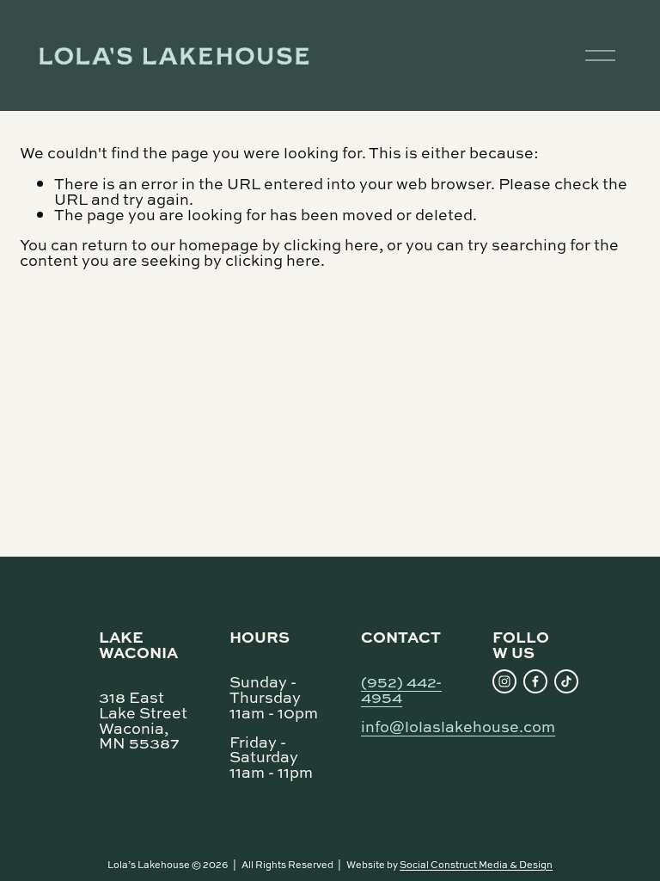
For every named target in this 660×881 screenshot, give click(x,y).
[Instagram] (504, 681)
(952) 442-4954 (401, 687)
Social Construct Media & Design (476, 864)
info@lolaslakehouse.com (458, 726)
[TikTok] (566, 681)
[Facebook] (535, 681)
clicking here (331, 244)
